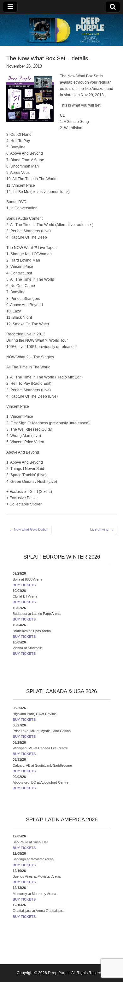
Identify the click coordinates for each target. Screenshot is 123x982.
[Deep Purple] (61, 30)
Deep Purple (59, 973)
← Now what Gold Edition (28, 529)
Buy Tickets (24, 585)
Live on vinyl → (102, 529)
